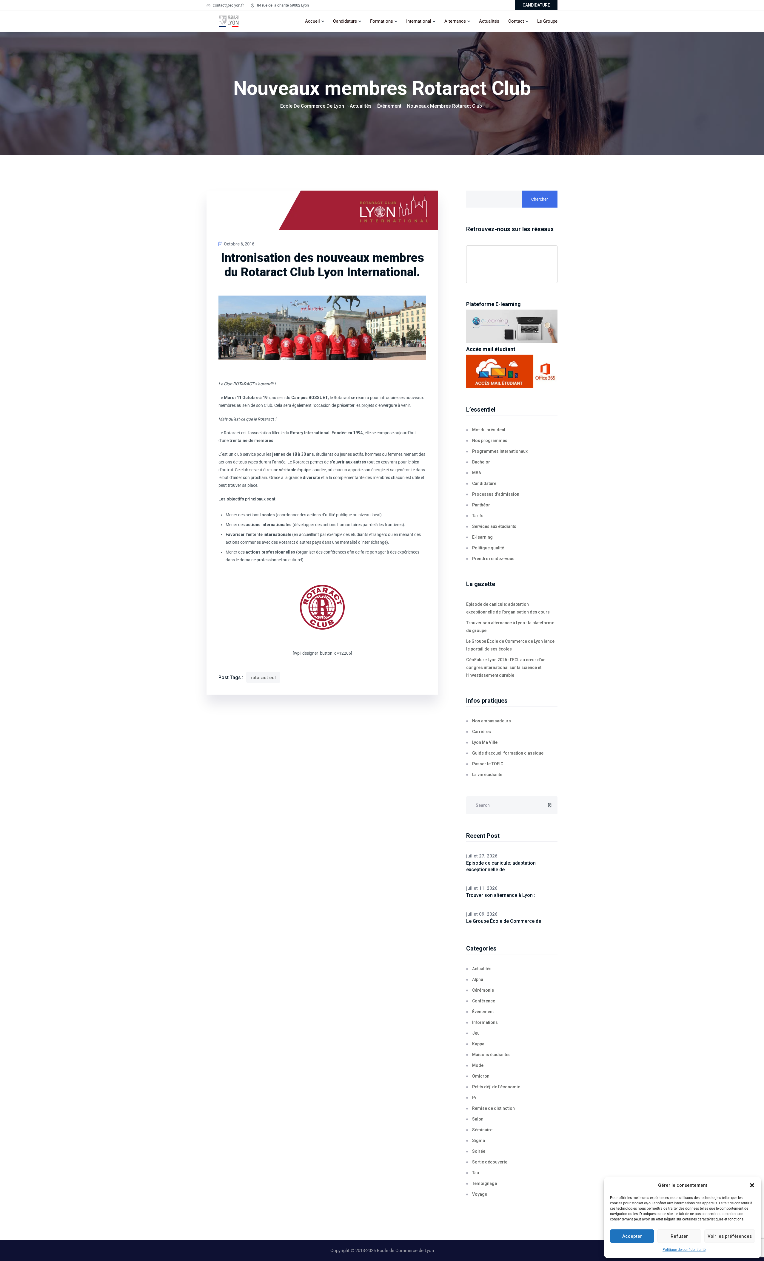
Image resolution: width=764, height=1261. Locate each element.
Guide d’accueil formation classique (507, 753)
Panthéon (481, 505)
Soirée (478, 1151)
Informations (485, 1022)
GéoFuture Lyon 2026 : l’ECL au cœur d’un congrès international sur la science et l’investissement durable (506, 667)
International (418, 21)
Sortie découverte (489, 1162)
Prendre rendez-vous (493, 558)
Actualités (489, 21)
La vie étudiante (487, 774)
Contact (516, 21)
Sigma (478, 1140)
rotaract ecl (263, 677)
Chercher (539, 199)
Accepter (632, 1236)
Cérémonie (483, 990)
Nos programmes (489, 440)
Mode (477, 1065)
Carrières (481, 731)
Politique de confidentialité (684, 1250)
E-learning (482, 537)
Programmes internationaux (500, 451)
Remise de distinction (493, 1108)
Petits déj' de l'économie (496, 1086)
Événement (483, 1011)
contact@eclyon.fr (228, 5)
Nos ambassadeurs (491, 720)
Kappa (478, 1043)
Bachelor (481, 462)
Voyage (479, 1194)
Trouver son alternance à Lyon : (500, 895)
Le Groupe (547, 21)
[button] (752, 1185)
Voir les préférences (730, 1236)
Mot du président (488, 429)
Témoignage (484, 1183)
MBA (476, 472)
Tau (475, 1172)
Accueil (312, 21)
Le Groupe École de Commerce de (503, 921)
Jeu (476, 1033)
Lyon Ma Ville (484, 742)
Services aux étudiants (494, 526)
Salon (477, 1119)
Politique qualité (488, 547)
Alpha (477, 979)
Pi (474, 1097)
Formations (381, 21)
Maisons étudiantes (491, 1054)
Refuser (679, 1236)
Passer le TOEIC (487, 763)
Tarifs (477, 515)
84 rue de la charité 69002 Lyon (282, 5)
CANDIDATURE (536, 5)
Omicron (480, 1076)
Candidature (345, 21)
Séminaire (482, 1129)
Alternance (455, 21)
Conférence (483, 1001)
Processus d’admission (495, 494)
